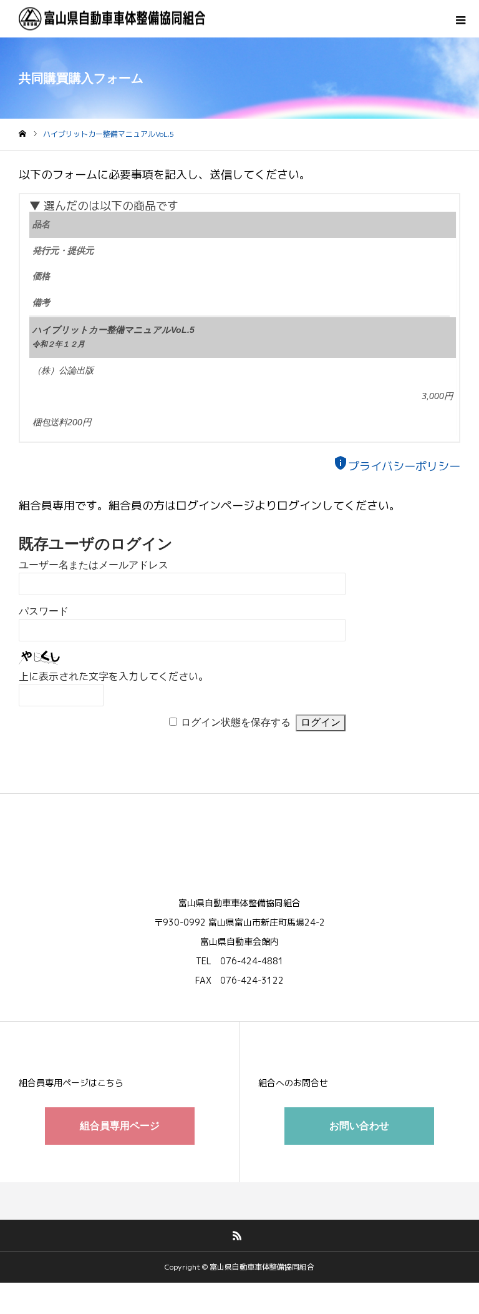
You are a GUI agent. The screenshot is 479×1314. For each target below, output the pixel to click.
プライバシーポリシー (396, 466)
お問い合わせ (359, 1125)
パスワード (44, 611)
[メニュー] (460, 18)
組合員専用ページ (120, 1125)
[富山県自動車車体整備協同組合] (112, 19)
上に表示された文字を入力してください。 (113, 676)
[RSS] (237, 1235)
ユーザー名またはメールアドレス (93, 565)
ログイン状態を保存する (236, 722)
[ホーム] (22, 134)
